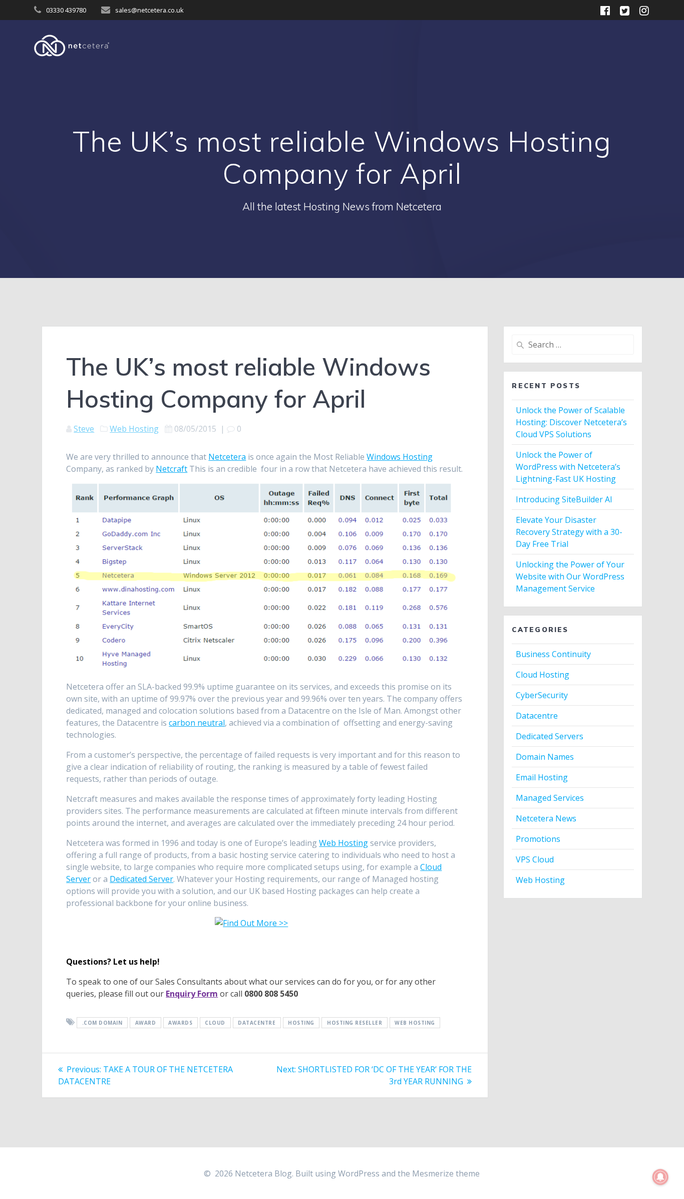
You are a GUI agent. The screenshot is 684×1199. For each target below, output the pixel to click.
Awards (180, 1022)
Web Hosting (134, 428)
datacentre (256, 1022)
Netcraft (171, 468)
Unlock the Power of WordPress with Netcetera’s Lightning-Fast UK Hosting (568, 466)
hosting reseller (354, 1022)
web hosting (415, 1022)
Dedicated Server (141, 878)
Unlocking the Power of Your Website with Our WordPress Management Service (570, 576)
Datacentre (537, 715)
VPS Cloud (535, 859)
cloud (215, 1022)
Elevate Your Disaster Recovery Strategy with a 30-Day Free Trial (569, 531)
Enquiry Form (192, 993)
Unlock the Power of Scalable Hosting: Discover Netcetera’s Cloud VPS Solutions (571, 422)
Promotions (538, 838)
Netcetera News (546, 818)
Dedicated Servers (549, 736)
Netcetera (227, 456)
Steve (84, 428)
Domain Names (545, 756)
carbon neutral (197, 722)
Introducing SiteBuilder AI (564, 499)
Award (145, 1022)
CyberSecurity (542, 695)
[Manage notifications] (660, 1177)
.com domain (102, 1022)
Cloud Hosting (542, 674)
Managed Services (550, 797)
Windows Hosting (400, 456)
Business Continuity (553, 654)
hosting (301, 1022)
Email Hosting (542, 777)
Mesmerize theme (446, 1173)
